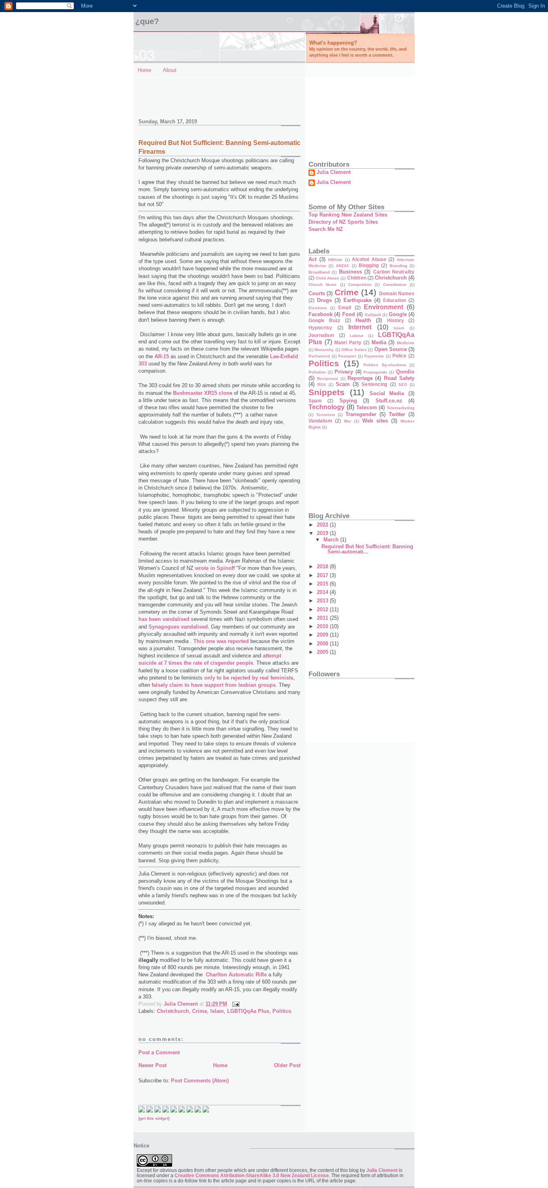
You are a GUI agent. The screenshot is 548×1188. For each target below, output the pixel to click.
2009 (323, 635)
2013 (323, 601)
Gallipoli (373, 314)
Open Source (390, 349)
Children (356, 277)
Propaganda (375, 372)
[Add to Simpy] (198, 1111)
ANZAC (342, 265)
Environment (383, 307)
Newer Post (152, 1065)
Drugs (324, 300)
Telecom (366, 407)
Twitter (397, 414)
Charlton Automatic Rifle (236, 975)
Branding (398, 265)
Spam (315, 400)
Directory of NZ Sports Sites (343, 222)
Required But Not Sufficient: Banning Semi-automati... (367, 549)
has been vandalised (163, 619)
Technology (327, 407)
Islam (217, 1011)
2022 (323, 525)
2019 (323, 533)
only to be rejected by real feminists (248, 678)
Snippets (327, 392)
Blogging (369, 265)
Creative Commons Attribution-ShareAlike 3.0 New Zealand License (252, 1175)
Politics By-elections (384, 365)
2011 (323, 618)
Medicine (405, 343)
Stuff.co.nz (388, 401)
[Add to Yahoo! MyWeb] (173, 1111)
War (347, 421)
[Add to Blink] (182, 1111)
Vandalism (320, 420)
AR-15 (161, 356)
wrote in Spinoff (215, 568)
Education (394, 300)
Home (144, 70)
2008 (323, 644)
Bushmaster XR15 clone (202, 393)
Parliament (319, 356)
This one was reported (221, 641)
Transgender (360, 414)
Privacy (344, 372)
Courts (317, 293)
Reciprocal (327, 378)
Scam (343, 384)
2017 (323, 575)
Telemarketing (400, 408)
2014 (323, 592)
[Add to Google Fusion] (157, 1111)
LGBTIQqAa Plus (248, 1011)
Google (398, 314)
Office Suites (354, 349)
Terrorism (325, 414)
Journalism (321, 335)
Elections (318, 308)
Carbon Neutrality (393, 271)
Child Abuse (327, 278)
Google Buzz (324, 320)
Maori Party (347, 342)
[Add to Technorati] (141, 1111)
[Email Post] (235, 1004)
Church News (323, 284)
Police (399, 355)
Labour (356, 335)
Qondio (405, 372)
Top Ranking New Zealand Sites (348, 215)
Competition (359, 284)
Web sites (375, 421)
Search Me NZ (326, 229)
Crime (199, 1011)
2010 (323, 626)
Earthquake (357, 300)
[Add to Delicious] (149, 1111)
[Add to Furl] (190, 1111)
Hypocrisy (320, 327)
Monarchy (324, 349)
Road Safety (399, 378)
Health (363, 320)
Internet (359, 327)
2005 (323, 652)
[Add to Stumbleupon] (206, 1111)
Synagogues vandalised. (178, 627)
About (170, 70)
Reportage (360, 378)
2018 (323, 566)
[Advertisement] (185, 94)
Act (313, 259)
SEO (402, 384)
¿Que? (147, 21)
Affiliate (335, 259)
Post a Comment (159, 1052)
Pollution (317, 372)
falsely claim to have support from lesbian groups (214, 685)
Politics (281, 1011)
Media (378, 342)
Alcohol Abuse (369, 259)
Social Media (386, 393)
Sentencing (374, 384)
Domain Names (396, 293)
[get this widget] (153, 1118)
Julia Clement (334, 172)
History (395, 320)
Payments (374, 356)
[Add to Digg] (165, 1111)
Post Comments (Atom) (200, 1081)
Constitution (394, 284)
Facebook (321, 314)
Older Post (287, 1065)
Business (350, 272)
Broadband (319, 272)
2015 (323, 584)
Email (344, 307)
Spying (348, 401)
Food (348, 314)
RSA (321, 384)
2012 (323, 609)
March (331, 540)
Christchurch (173, 1011)
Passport (347, 356)
